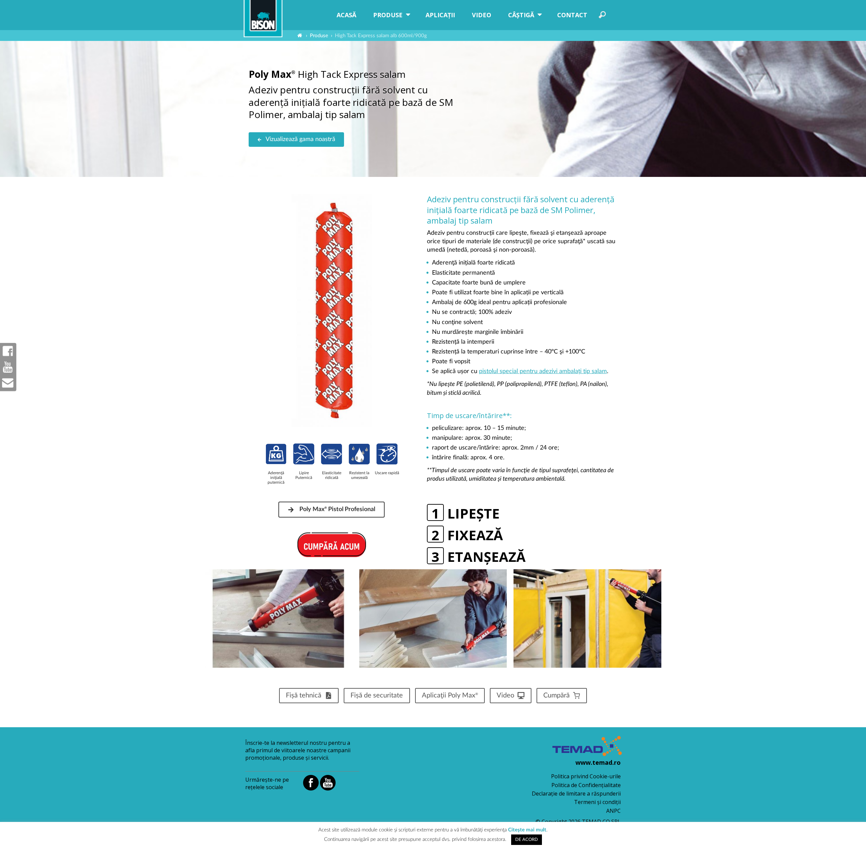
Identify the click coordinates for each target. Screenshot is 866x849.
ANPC (613, 810)
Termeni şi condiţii (597, 802)
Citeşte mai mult (527, 829)
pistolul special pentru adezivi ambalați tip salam (543, 371)
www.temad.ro (598, 762)
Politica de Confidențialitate (586, 785)
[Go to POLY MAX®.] (299, 35)
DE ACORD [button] (526, 839)
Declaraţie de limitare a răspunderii (576, 793)
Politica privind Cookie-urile (586, 776)
